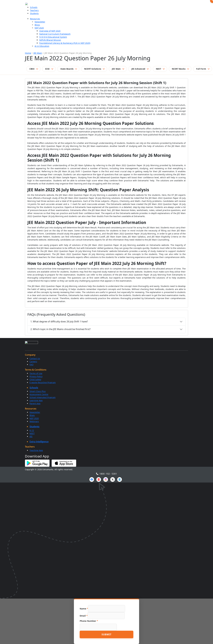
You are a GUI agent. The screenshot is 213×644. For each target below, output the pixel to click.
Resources (35, 18)
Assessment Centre (39, 394)
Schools (33, 7)
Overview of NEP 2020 (49, 31)
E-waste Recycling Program (43, 382)
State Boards (66, 68)
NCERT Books (178, 68)
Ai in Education (42, 46)
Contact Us (35, 358)
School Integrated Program (42, 397)
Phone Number (89, 620)
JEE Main (37, 53)
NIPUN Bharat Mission (50, 40)
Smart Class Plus (38, 391)
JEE (31, 436)
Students (34, 13)
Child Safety (35, 379)
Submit (106, 634)
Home (28, 53)
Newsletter (40, 21)
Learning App (36, 400)
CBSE (31, 68)
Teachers (34, 10)
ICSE (47, 68)
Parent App (35, 403)
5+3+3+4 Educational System (53, 37)
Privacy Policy (36, 376)
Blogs (37, 24)
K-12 (32, 430)
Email (84, 615)
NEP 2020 (39, 27)
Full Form (201, 68)
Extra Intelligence (39, 441)
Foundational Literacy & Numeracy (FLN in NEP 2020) (64, 43)
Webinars (34, 421)
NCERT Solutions (92, 68)
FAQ (31, 364)
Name (84, 608)
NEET (158, 68)
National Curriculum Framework (54, 34)
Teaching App (36, 450)
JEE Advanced (138, 68)
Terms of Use (36, 373)
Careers (33, 361)
